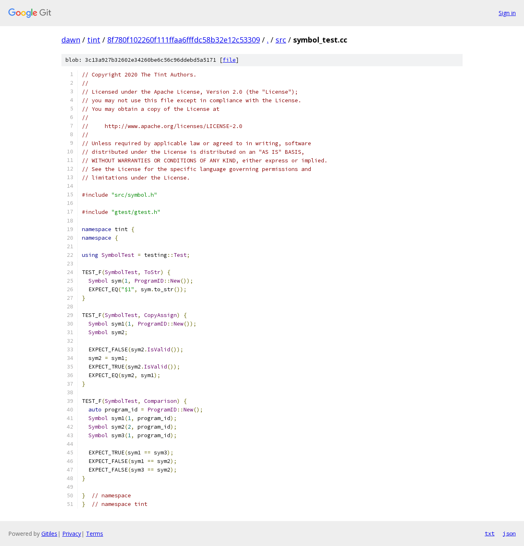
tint (93, 40)
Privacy (71, 533)
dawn (70, 40)
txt (490, 533)
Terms (94, 533)
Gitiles (49, 533)
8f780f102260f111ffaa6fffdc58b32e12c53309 (183, 40)
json (509, 533)
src (281, 40)
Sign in (507, 13)
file (229, 59)
